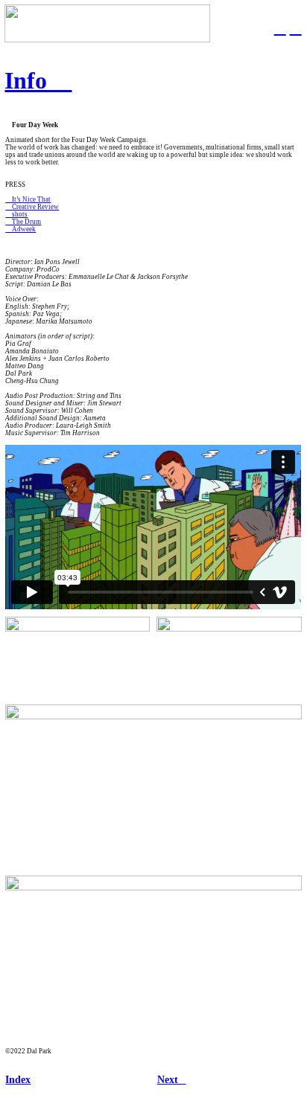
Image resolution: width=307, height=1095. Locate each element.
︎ (296, 27)
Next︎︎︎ (171, 1079)
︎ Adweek (20, 229)
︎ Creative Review (32, 207)
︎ (280, 27)
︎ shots (16, 214)
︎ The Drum (23, 221)
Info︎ (38, 80)
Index (18, 1079)
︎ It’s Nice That (28, 199)
